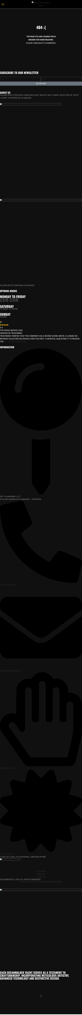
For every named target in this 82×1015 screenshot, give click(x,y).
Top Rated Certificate (15, 341)
